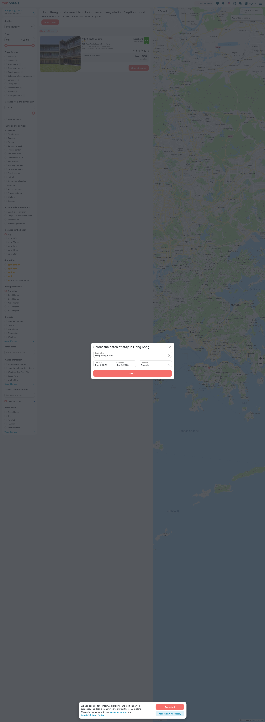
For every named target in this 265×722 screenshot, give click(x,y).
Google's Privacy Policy (92, 715)
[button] (169, 355)
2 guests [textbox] (145, 365)
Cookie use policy (118, 711)
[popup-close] (170, 347)
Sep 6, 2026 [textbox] (122, 365)
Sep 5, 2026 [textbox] (101, 365)
